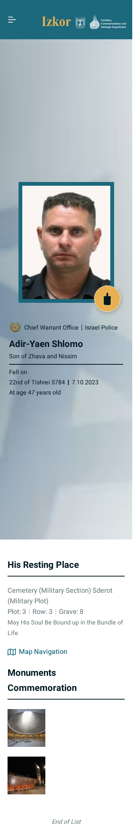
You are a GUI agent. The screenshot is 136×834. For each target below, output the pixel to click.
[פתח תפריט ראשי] (12, 20)
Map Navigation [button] (43, 652)
